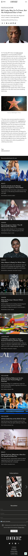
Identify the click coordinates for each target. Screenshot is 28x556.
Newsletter (14, 549)
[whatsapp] (13, 23)
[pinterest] (7, 23)
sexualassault (5, 151)
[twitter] (11, 23)
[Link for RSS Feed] (18, 543)
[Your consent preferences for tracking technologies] (25, 553)
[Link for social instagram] (15, 543)
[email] (2, 23)
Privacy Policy (21, 527)
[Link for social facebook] (12, 543)
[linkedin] (9, 23)
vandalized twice (5, 86)
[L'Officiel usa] (14, 2)
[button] (26, 486)
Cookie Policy (14, 553)
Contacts (14, 547)
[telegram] (15, 23)
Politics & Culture (7, 7)
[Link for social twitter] (9, 543)
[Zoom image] (14, 103)
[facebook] (4, 23)
